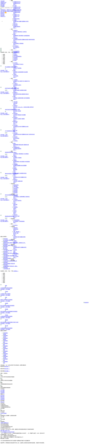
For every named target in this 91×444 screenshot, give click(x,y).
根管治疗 (15, 216)
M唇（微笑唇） (17, 231)
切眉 (14, 251)
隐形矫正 (28, 196)
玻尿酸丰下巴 (16, 14)
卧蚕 (14, 172)
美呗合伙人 (2, 16)
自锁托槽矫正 (16, 196)
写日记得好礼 (16, 365)
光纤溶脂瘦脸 (27, 97)
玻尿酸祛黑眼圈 (16, 165)
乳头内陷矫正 (16, 64)
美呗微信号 (2, 3)
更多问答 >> (7, 368)
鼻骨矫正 (15, 30)
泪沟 (14, 175)
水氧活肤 (15, 101)
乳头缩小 (21, 64)
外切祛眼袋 (27, 161)
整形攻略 (2, 15)
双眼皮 (15, 152)
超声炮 (15, 60)
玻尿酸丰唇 (15, 21)
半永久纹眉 (15, 256)
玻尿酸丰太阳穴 (25, 21)
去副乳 (15, 74)
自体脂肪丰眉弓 (16, 247)
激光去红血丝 (16, 138)
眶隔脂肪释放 (16, 161)
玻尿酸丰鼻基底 (24, 39)
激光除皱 (15, 57)
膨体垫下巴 (27, 81)
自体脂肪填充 (16, 147)
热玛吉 (15, 53)
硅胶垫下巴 (22, 81)
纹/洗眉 (15, 255)
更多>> (14, 4)
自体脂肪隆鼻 (27, 35)
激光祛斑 (15, 110)
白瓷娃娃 (15, 114)
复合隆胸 (26, 72)
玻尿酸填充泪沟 (17, 1)
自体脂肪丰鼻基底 (17, 39)
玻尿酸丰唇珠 (22, 236)
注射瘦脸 (15, 97)
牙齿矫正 (15, 195)
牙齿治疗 (15, 214)
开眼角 (15, 156)
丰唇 (14, 235)
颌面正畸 (15, 204)
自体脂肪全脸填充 (17, 148)
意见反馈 (2, 398)
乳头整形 (15, 62)
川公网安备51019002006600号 (7, 431)
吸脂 (14, 143)
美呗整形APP (3, 2)
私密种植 (15, 192)
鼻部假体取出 (16, 43)
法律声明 (2, 392)
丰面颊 (15, 88)
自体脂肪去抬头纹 (17, 134)
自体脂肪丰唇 (16, 236)
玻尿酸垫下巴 (16, 81)
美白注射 (15, 122)
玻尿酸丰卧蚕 (16, 173)
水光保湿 (15, 140)
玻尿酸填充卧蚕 (17, 11)
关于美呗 (2, 390)
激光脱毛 (15, 117)
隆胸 (14, 70)
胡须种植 (15, 190)
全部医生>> (15, 271)
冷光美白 (15, 200)
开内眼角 (19, 157)
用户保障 (2, 391)
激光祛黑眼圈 (23, 165)
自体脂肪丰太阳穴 (17, 85)
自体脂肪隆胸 (20, 72)
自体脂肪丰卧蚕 (23, 173)
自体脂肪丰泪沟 (16, 177)
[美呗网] (2, 6)
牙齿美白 (15, 199)
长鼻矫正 (25, 31)
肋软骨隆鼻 (21, 35)
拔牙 (19, 216)
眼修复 (15, 168)
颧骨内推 (15, 94)
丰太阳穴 (15, 83)
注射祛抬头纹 (32, 134)
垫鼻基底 (15, 38)
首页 (1, 11)
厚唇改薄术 (15, 229)
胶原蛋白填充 (16, 18)
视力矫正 (15, 225)
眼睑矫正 (15, 179)
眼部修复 (15, 169)
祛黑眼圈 (15, 164)
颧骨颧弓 (15, 92)
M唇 (17, 233)
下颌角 (15, 87)
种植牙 (14, 208)
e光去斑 (19, 110)
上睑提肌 (15, 181)
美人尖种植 (16, 187)
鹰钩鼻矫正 (20, 31)
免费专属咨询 (23, 365)
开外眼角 (15, 157)
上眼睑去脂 (20, 181)
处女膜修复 (15, 221)
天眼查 (1, 422)
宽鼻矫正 (15, 31)
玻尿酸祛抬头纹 (24, 134)
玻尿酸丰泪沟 (23, 177)
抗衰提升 (15, 105)
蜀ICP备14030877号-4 (5, 430)
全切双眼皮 (15, 153)
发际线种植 (16, 184)
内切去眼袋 (22, 161)
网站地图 (2, 5)
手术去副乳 (15, 75)
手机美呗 (2, 1)
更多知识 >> (7, 366)
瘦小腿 (15, 5)
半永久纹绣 (16, 253)
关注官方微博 (3, 413)
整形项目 (5, 11)
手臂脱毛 (15, 118)
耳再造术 (15, 242)
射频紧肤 (15, 55)
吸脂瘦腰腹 (15, 144)
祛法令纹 (15, 125)
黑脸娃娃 (19, 114)
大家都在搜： (3, 9)
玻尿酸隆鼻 (15, 35)
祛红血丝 (15, 136)
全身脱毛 (19, 118)
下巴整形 (15, 79)
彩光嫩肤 (24, 114)
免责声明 (2, 399)
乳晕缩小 (15, 68)
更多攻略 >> (7, 371)
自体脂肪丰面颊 (23, 90)
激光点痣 (15, 130)
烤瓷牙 (14, 212)
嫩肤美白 (15, 121)
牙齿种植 (15, 207)
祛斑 (14, 109)
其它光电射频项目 (17, 56)
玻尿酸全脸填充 (16, 26)
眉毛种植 (15, 188)
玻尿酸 (15, 20)
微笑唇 (14, 233)
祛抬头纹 (15, 133)
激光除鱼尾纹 (16, 51)
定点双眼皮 (26, 153)
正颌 (14, 203)
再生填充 (15, 25)
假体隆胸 (15, 72)
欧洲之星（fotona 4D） (18, 107)
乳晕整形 (15, 66)
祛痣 (14, 129)
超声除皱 (15, 59)
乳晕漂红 (19, 68)
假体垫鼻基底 (32, 39)
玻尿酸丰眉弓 (23, 247)
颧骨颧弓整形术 (25, 94)
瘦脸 (14, 96)
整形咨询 (2, 12)
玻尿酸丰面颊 (16, 90)
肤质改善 (15, 113)
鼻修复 (15, 42)
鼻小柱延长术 (16, 47)
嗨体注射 (15, 23)
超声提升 (32, 107)
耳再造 (15, 240)
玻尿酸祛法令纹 (17, 7)
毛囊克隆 (15, 186)
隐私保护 (2, 396)
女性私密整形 (16, 220)
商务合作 (2, 401)
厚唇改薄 (15, 227)
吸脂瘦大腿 (26, 144)
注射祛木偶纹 (26, 107)
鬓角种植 (15, 191)
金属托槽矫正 (22, 196)
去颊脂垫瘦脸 (20, 97)
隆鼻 (14, 34)
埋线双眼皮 (21, 153)
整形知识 (2, 13)
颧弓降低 (19, 94)
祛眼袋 (15, 160)
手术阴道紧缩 (21, 221)
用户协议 (2, 395)
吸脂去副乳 (21, 144)
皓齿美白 (19, 200)
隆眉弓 (15, 246)
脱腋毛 (23, 118)
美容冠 (15, 210)
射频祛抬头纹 (16, 52)
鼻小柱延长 (16, 46)
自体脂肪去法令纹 (17, 126)
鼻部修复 (21, 43)
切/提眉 (15, 249)
